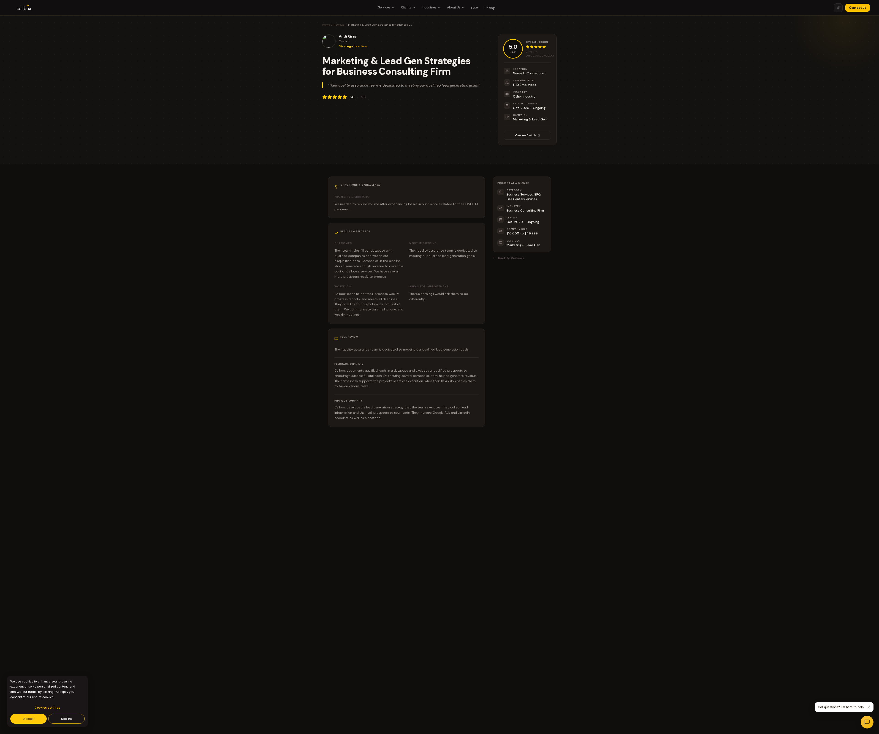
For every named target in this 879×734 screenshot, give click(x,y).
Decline (66, 718)
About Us (454, 7)
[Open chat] (867, 722)
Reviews (339, 25)
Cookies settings (47, 707)
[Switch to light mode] (838, 7)
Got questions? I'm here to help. (841, 707)
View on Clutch (525, 135)
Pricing (490, 8)
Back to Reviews (511, 258)
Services (384, 7)
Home (326, 25)
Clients (406, 7)
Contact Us (857, 8)
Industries (429, 7)
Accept (28, 718)
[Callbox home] (24, 7)
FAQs (474, 8)
